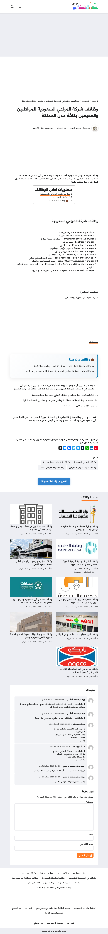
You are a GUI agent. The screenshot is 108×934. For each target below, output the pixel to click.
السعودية (85, 101)
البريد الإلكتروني (87, 844)
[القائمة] (19, 6)
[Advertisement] (54, 34)
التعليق (90, 802)
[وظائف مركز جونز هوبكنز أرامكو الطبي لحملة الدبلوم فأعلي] (31, 556)
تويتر (86, 405)
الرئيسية (95, 101)
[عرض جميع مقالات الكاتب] (95, 128)
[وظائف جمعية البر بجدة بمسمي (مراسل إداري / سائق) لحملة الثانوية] (77, 593)
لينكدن (79, 405)
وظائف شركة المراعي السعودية (55, 193)
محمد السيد (75, 128)
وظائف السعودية (40, 395)
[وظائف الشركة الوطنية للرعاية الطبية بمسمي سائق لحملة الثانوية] (77, 556)
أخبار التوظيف (89, 572)
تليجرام (94, 405)
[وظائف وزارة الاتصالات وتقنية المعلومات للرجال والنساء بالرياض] (77, 520)
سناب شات (67, 405)
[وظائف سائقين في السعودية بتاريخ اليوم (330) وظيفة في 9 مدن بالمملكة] (31, 593)
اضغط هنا (93, 342)
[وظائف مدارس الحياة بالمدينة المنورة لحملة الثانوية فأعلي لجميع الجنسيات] (31, 627)
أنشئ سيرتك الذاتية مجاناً (54, 481)
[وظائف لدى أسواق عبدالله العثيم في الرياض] (77, 627)
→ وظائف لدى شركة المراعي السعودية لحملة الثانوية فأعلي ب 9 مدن (59, 371)
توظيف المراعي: (60, 197)
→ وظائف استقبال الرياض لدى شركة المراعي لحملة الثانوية (64, 366)
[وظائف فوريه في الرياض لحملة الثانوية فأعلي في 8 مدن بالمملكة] (77, 662)
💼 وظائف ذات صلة (58, 200)
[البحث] (12, 6)
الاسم (91, 834)
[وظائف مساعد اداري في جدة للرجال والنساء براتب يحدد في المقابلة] (31, 520)
